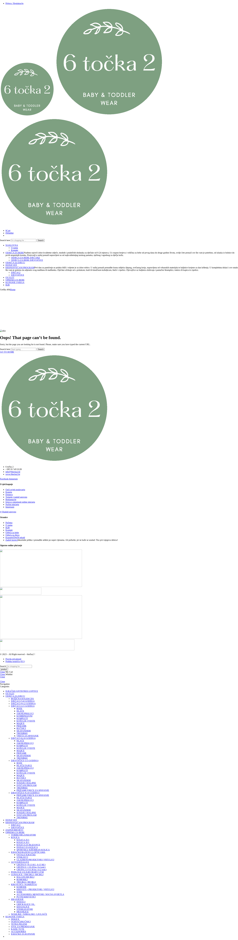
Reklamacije (11, 499)
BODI (19, 708)
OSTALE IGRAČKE (26, 855)
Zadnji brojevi (12, 540)
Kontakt (14, 250)
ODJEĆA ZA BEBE (15, 253)
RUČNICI (21, 728)
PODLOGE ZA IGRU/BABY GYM (27, 872)
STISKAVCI (22, 857)
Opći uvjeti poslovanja (15, 489)
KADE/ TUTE (17, 929)
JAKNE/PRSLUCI (25, 713)
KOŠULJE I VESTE (26, 721)
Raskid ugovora (8, 512)
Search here (5, 240)
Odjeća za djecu (12, 535)
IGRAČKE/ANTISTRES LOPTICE (22, 691)
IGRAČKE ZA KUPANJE (23, 934)
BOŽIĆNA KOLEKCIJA (22, 698)
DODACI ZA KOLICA (27, 847)
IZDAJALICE (23, 907)
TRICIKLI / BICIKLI (26, 882)
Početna (9, 522)
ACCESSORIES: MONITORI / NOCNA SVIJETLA (40, 894)
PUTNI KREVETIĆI (26, 897)
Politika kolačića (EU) (15, 661)
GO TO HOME (7, 352)
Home (12, 289)
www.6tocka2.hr (13, 474)
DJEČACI (15, 272)
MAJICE (21, 723)
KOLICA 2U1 (23, 840)
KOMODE (21, 887)
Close (2, 672)
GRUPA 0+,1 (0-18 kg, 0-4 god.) (31, 867)
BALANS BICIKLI (25, 877)
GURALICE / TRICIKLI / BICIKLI (27, 874)
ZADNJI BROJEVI (14, 830)
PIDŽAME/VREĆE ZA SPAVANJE (33, 790)
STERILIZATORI (25, 909)
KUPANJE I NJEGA (15, 282)
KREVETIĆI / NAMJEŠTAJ (24, 884)
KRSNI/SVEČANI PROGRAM (20, 267)
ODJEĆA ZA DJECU (15, 262)
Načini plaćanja (12, 504)
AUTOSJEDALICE (20, 862)
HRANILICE (23, 912)
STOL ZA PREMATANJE (23, 926)
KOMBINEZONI (24, 716)
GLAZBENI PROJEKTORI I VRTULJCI (35, 860)
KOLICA (15, 837)
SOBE (19, 892)
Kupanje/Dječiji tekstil (15, 537)
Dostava (9, 494)
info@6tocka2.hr (13, 472)
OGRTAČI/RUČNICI (21, 921)
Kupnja (9, 492)
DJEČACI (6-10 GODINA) (23, 738)
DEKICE (15, 919)
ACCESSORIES (18, 931)
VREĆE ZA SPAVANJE (28, 736)
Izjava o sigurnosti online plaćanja (20, 502)
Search (41, 240)
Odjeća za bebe (12, 532)
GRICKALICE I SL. (26, 904)
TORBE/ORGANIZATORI (23, 835)
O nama (14, 248)
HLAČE (20, 711)
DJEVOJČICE (17, 275)
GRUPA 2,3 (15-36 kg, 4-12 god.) (32, 869)
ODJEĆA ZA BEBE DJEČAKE (25, 257)
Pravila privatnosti (13, 659)
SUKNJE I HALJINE (26, 783)
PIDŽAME (21, 726)
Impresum (10, 507)
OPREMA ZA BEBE (15, 280)
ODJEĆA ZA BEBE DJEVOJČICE (27, 260)
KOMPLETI (22, 718)
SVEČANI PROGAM (26, 785)
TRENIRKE (22, 733)
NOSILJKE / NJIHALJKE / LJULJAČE (29, 914)
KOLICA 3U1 (23, 842)
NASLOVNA (12, 245)
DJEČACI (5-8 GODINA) (23, 701)
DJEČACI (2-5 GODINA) (23, 706)
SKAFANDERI (24, 731)
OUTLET (10, 277)
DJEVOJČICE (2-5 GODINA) (24, 760)
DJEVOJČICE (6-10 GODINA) (25, 793)
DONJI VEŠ (11, 265)
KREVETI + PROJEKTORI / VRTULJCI (35, 889)
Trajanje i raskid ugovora (16, 497)
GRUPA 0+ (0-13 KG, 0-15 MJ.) (31, 864)
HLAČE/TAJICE (24, 765)
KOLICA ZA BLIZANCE (28, 845)
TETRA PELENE (19, 924)
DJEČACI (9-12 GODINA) (23, 703)
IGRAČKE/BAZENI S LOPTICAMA (28, 852)
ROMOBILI (22, 879)
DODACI (21, 902)
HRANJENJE (17, 899)
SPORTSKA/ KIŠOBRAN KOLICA (33, 850)
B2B (8, 285)
